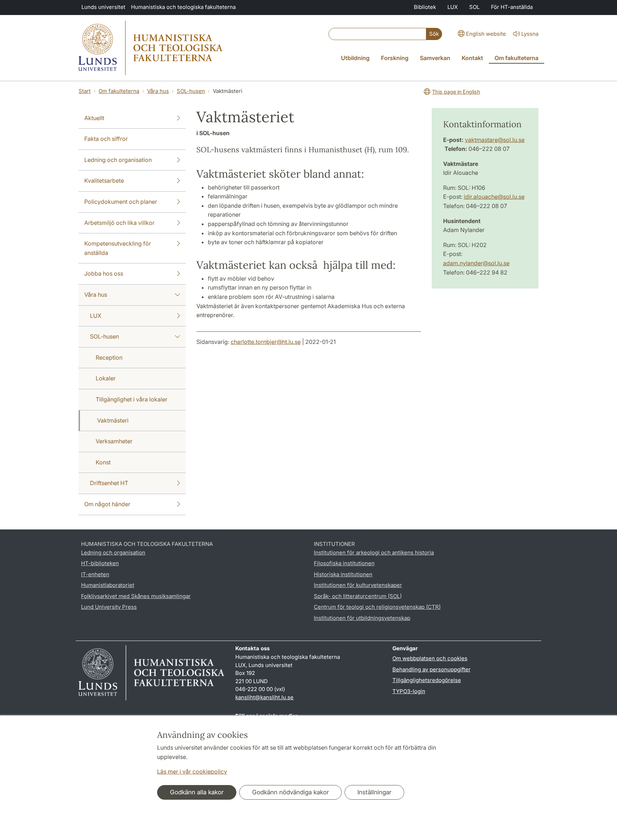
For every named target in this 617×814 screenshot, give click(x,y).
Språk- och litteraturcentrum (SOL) (358, 596)
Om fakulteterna (119, 91)
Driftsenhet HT (109, 483)
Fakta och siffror (106, 138)
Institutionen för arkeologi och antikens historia (374, 552)
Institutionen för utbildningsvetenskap (362, 618)
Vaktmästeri (113, 420)
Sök (434, 33)
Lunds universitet (103, 7)
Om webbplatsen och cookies (429, 658)
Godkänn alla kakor (197, 792)
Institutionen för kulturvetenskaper (358, 585)
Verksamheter (114, 441)
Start (85, 91)
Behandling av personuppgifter (431, 669)
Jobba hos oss (103, 273)
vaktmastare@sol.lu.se (495, 139)
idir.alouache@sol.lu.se (494, 196)
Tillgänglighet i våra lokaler (131, 399)
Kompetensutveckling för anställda (117, 248)
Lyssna (529, 33)
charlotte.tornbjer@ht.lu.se (266, 341)
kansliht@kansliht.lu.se (264, 697)
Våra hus (158, 91)
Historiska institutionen (343, 574)
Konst (103, 462)
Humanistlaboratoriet (107, 585)
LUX (452, 7)
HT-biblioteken (100, 563)
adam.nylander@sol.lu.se (476, 263)
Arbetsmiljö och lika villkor (119, 222)
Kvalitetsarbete (104, 180)
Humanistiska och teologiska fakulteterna (183, 7)
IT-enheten (95, 574)
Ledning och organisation (118, 159)
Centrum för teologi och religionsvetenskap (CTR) (377, 606)
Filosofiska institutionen (344, 563)
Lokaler (106, 378)
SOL (474, 7)
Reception (109, 357)
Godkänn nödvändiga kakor (290, 792)
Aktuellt (94, 118)
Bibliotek (425, 7)
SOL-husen (191, 91)
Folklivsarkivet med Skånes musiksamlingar (136, 596)
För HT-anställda (512, 7)
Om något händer (107, 504)
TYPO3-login (408, 691)
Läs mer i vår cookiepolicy (192, 771)
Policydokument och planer (120, 201)
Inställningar (374, 792)
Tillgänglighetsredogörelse (426, 680)
